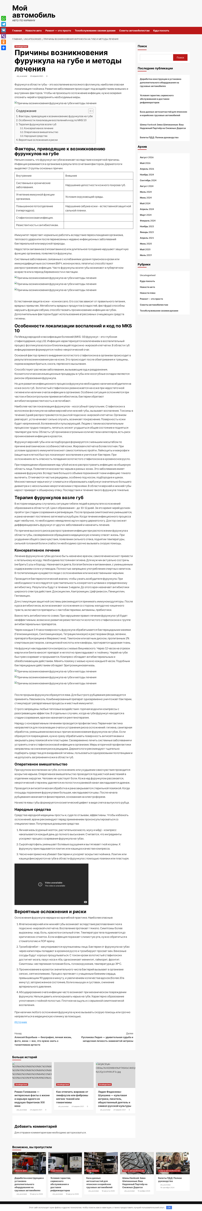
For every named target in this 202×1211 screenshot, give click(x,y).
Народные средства (35, 135)
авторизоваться (76, 1132)
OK (169, 1207)
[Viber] (4, 36)
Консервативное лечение (38, 128)
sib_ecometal (22, 76)
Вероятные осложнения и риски (38, 139)
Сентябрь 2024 (148, 180)
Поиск (142, 46)
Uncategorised (21, 46)
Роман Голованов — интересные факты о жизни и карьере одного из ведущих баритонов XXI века (32, 1098)
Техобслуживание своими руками (95, 30)
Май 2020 (145, 249)
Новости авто (33, 30)
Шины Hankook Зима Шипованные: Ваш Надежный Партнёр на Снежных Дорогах (163, 126)
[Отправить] (4, 48)
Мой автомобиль (33, 11)
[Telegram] (4, 24)
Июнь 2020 (146, 243)
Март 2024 (146, 214)
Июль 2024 (146, 191)
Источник (20, 1022)
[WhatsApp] (4, 18)
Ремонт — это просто (58, 30)
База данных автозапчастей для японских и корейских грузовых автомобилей (163, 113)
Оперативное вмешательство (41, 132)
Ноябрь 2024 (147, 174)
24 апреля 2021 (36, 1110)
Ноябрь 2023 (147, 226)
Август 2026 (146, 157)
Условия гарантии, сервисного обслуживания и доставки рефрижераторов (157, 99)
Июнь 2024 (146, 197)
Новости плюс (148, 293)
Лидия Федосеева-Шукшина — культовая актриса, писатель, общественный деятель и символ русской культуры (114, 1098)
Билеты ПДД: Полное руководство (159, 137)
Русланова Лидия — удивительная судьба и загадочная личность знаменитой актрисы (107, 1037)
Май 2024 (145, 203)
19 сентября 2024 (167, 1188)
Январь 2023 (147, 232)
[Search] (188, 30)
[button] (89, 111)
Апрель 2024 (147, 209)
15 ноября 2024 (144, 1191)
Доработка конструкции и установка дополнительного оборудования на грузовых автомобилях (160, 82)
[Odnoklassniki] (4, 42)
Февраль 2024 (148, 220)
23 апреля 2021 (36, 76)
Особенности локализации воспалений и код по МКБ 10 (52, 120)
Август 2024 (146, 186)
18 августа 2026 (36, 1194)
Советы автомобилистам (134, 30)
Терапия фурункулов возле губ (37, 124)
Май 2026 (145, 163)
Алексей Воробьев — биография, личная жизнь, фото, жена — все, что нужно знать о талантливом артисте (43, 1039)
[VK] (4, 30)
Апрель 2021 (147, 238)
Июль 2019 (146, 255)
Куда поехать (161, 30)
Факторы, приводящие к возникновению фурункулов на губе (56, 116)
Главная (17, 30)
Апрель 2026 (147, 168)
